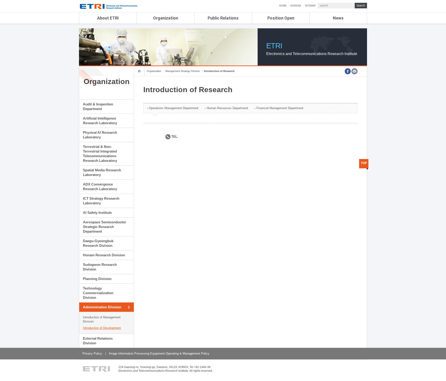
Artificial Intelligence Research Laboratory (100, 120)
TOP (364, 163)
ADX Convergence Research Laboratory (100, 186)
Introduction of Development (102, 328)
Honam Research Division (104, 255)
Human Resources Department (227, 108)
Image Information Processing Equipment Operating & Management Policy (159, 353)
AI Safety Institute (97, 213)
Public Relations (223, 18)
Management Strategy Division (182, 71)
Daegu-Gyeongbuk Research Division (98, 243)
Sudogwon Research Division (100, 267)
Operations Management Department (173, 108)
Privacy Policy (92, 353)
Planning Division (97, 279)
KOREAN (295, 5)
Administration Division (102, 307)
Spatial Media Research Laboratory (102, 172)
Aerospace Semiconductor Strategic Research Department (104, 226)
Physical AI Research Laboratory (100, 134)
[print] (354, 71)
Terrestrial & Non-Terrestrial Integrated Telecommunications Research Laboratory (100, 154)
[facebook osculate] (348, 71)
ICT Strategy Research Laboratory (101, 200)
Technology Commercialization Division (98, 293)
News (338, 18)
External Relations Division (98, 340)
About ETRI (108, 18)
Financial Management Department (279, 108)
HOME (283, 5)
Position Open (280, 18)
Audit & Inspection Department (98, 106)
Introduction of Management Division (102, 319)
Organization (165, 18)
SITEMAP (310, 5)
